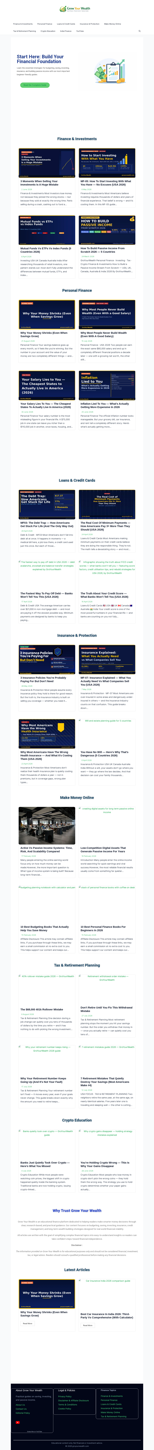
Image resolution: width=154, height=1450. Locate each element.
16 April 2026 (87, 601)
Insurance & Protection (89, 24)
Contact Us (21, 1409)
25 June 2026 (87, 412)
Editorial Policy (23, 1413)
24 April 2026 (87, 534)
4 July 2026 (26, 1171)
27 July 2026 (87, 1016)
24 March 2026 (88, 256)
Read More (27, 1323)
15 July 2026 (87, 341)
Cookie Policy (64, 1408)
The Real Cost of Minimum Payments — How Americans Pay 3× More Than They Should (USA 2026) (105, 526)
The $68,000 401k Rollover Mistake (41, 1009)
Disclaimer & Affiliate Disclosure (73, 1400)
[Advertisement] (77, 116)
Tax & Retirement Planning (24, 31)
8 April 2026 (26, 256)
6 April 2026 (87, 760)
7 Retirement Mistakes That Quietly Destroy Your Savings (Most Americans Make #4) (105, 1082)
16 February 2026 (89, 856)
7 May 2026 (86, 689)
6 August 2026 (27, 1014)
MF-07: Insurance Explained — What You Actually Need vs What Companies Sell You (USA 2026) (106, 681)
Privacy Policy (64, 1396)
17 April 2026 (26, 601)
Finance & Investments (23, 24)
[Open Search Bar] (139, 31)
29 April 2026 (26, 531)
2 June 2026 (26, 189)
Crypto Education (48, 31)
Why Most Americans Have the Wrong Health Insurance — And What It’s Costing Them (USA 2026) (46, 755)
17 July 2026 (26, 1087)
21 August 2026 (28, 341)
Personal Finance (44, 24)
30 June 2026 (27, 412)
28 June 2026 (87, 1171)
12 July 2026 (87, 1090)
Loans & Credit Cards (66, 24)
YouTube (80, 31)
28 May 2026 (26, 686)
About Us (20, 1405)
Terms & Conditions (67, 1404)
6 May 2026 (86, 189)
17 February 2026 (28, 856)
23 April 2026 (26, 764)
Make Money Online (112, 24)
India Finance (65, 31)
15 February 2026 (28, 935)
